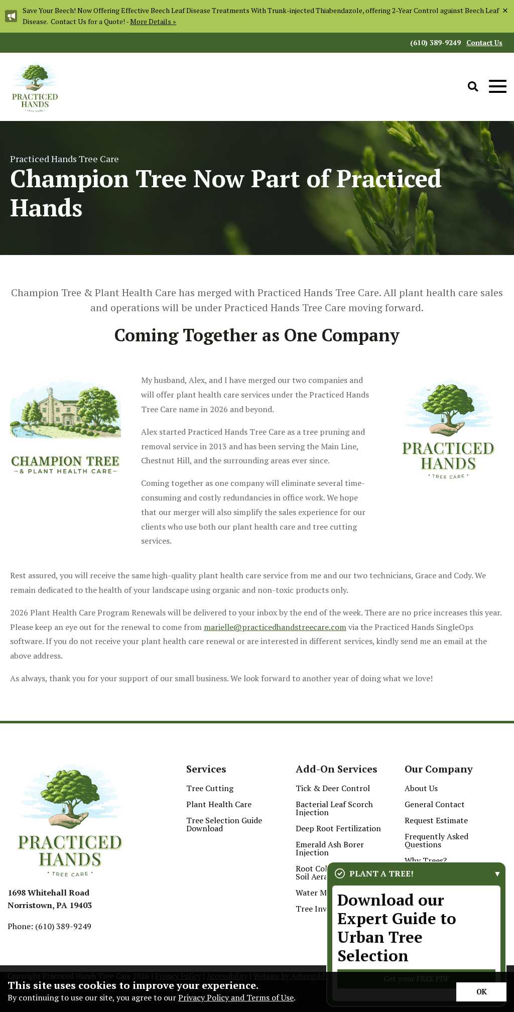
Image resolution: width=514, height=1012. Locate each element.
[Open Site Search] (473, 87)
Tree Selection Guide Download (224, 824)
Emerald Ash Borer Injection (330, 848)
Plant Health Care (218, 804)
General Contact (435, 804)
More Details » (153, 21)
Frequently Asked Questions (436, 840)
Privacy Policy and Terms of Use (236, 997)
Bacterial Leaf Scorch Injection (334, 808)
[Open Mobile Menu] (497, 86)
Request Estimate (436, 820)
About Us (421, 788)
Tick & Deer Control (333, 788)
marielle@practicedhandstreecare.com (275, 626)
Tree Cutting (209, 788)
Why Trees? (426, 860)
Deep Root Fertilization (338, 828)
